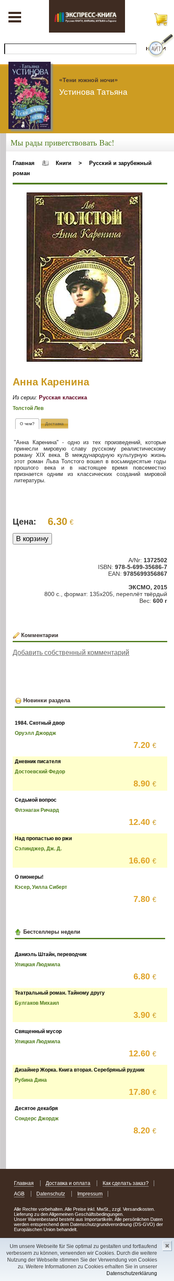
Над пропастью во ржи (43, 838)
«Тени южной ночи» (88, 80)
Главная (24, 163)
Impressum (90, 1194)
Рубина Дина (31, 1080)
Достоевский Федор (40, 772)
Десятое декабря (36, 1108)
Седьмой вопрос (36, 800)
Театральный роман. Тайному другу (60, 993)
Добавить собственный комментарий (71, 652)
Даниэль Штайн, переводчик (51, 954)
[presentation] (27, 424)
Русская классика (63, 397)
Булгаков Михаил (37, 1003)
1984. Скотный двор (40, 723)
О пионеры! (29, 877)
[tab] (27, 423)
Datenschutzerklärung (131, 1273)
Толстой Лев (28, 408)
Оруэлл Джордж (35, 733)
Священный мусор (38, 1031)
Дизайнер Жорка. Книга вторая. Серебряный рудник (79, 1070)
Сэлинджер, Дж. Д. (38, 849)
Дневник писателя (38, 761)
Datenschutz (50, 1194)
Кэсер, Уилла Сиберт (41, 887)
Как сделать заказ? (126, 1183)
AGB (19, 1194)
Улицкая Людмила (37, 965)
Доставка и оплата (68, 1183)
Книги (63, 163)
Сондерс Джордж (37, 1119)
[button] (134, 200)
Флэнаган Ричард (37, 810)
